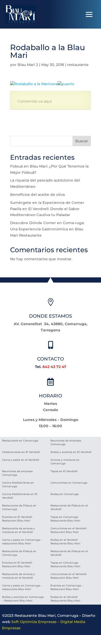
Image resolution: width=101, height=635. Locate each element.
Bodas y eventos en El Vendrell (71, 452)
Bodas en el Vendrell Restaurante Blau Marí (65, 541)
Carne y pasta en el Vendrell (20, 460)
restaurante (78, 64)
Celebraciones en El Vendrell (21, 452)
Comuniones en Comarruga (69, 482)
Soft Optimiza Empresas (33, 621)
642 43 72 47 (54, 366)
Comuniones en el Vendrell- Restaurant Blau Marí (69, 530)
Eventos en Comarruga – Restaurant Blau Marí (67, 587)
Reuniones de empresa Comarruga (66, 442)
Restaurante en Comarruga (20, 440)
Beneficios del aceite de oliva (37, 194)
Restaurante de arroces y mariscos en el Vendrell (18, 530)
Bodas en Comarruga (65, 494)
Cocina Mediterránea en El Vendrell (19, 495)
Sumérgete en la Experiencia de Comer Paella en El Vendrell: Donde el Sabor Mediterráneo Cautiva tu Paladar (47, 208)
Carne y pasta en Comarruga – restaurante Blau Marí (22, 541)
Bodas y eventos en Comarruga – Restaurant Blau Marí (23, 598)
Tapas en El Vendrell (64, 471)
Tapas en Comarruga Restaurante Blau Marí (65, 518)
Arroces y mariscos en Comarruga (65, 461)
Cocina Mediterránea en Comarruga (18, 484)
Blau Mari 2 (28, 64)
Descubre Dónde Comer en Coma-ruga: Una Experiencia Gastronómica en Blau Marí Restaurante (47, 229)
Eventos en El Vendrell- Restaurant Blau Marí (17, 518)
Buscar (81, 141)
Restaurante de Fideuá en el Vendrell (69, 507)
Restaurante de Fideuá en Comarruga (19, 507)
